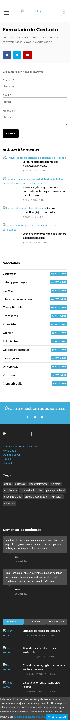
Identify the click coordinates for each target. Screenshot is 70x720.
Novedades (13, 621)
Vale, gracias (57, 716)
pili (16, 557)
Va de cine (9, 375)
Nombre (8, 79)
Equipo (7, 458)
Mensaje (9, 110)
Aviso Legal (9, 450)
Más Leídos (35, 621)
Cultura (8, 290)
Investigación (11, 358)
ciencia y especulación (36, 496)
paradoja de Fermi (55, 490)
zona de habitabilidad (32, 490)
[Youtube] (27, 55)
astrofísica (20, 484)
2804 (51, 635)
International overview (17, 299)
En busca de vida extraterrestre (41, 630)
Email (7, 95)
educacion (9, 503)
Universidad (10, 366)
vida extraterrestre (38, 484)
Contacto (8, 462)
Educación (10, 273)
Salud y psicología (15, 282)
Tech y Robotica (13, 307)
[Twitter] (17, 55)
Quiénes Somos (12, 454)
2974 (51, 657)
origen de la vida (12, 496)
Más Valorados (56, 621)
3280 (52, 674)
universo (55, 484)
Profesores (10, 316)
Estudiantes (10, 341)
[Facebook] (7, 55)
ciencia (8, 484)
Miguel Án (57, 496)
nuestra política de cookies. (29, 716)
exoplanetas (10, 490)
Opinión (8, 333)
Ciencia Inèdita (12, 383)
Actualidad (10, 324)
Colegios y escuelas (16, 349)
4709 (52, 691)
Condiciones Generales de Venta (22, 446)
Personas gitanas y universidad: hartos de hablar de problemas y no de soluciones (44, 191)
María (17, 589)
